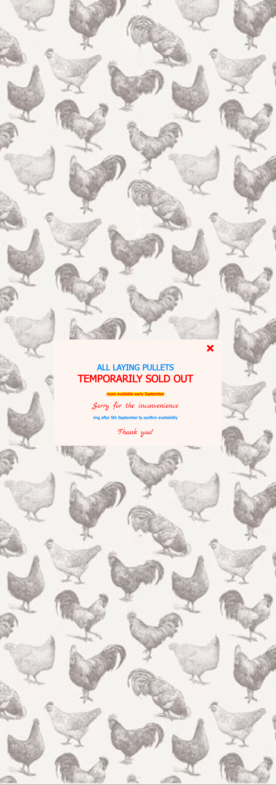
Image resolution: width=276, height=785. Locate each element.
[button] (210, 348)
